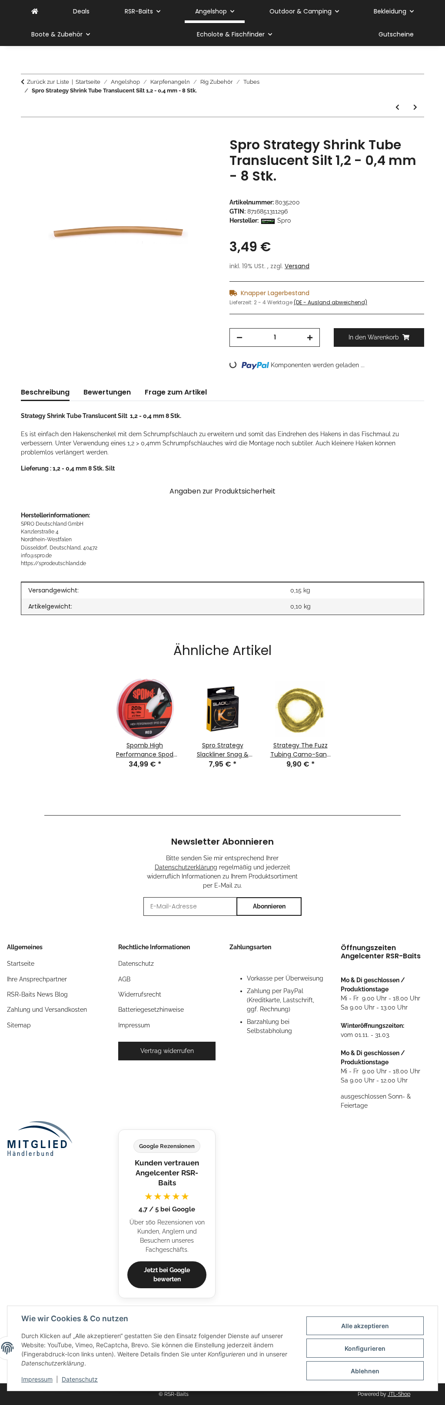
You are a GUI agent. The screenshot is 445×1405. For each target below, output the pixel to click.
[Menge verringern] (239, 337)
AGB (124, 979)
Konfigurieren (365, 1348)
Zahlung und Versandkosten (47, 1009)
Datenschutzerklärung (186, 867)
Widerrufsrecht (139, 994)
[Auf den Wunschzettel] (197, 153)
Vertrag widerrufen (167, 1050)
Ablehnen (365, 1371)
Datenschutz (80, 1379)
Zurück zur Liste (48, 82)
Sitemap (19, 1025)
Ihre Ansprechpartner (37, 979)
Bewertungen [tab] (107, 392)
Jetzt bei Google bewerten (167, 1275)
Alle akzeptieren (365, 1325)
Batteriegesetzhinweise (151, 1009)
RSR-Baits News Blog (37, 994)
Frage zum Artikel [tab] (176, 392)
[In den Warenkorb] (28, 132)
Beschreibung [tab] (45, 392)
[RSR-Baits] (35, 11)
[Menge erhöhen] (309, 337)
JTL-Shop (399, 1394)
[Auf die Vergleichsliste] (174, 153)
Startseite (20, 963)
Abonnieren (269, 906)
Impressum (37, 1379)
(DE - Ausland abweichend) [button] (330, 302)
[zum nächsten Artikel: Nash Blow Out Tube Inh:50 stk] (415, 107)
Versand (297, 266)
